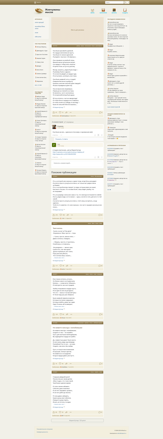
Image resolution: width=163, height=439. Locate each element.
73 (56, 363)
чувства (86, 323)
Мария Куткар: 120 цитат (77, 420)
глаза (95, 274)
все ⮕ (109, 189)
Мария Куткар (58, 107)
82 (63, 314)
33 (62, 363)
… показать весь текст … (59, 257)
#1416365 (110, 174)
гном (36, 33)
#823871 (55, 274)
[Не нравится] (102, 135)
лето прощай (39, 22)
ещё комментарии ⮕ (113, 107)
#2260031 (110, 173)
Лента (92, 9)
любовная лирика (97, 323)
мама (100, 223)
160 (64, 215)
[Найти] (126, 2)
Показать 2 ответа (61, 139)
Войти (39, 2)
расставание (99, 46)
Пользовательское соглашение (45, 429)
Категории (103, 9)
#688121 (55, 223)
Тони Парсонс (113, 161)
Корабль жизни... (112, 51)
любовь (78, 46)
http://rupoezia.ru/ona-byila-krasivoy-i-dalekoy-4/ (68, 152)
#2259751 (110, 184)
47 (56, 112)
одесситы (38, 37)
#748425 (55, 176)
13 (62, 112)
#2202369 (110, 167)
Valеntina (111, 180)
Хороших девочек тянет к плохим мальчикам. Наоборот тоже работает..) (117, 121)
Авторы (114, 9)
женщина (99, 274)
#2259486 (110, 178)
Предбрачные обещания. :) (115, 46)
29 (62, 412)
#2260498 (110, 154)
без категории (98, 176)
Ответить (55, 135)
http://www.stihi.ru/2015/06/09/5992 (64, 154)
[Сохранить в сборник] (60, 112)
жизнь (82, 46)
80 (56, 412)
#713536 (55, 323)
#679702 (55, 46)
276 (57, 215)
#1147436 (110, 160)
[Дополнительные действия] (71, 112)
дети (93, 223)
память (96, 372)
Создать (125, 9)
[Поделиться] (66, 112)
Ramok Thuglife (113, 156)
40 (63, 265)
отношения (88, 46)
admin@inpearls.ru (121, 433)
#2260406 (110, 148)
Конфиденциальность (42, 432)
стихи (93, 46)
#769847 (55, 372)
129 (57, 314)
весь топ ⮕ (38, 85)
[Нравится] (53, 112)
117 (57, 265)
